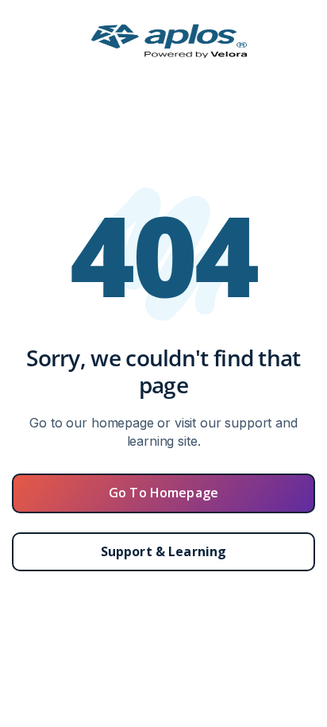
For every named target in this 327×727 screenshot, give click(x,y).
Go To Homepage (163, 492)
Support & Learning (164, 551)
